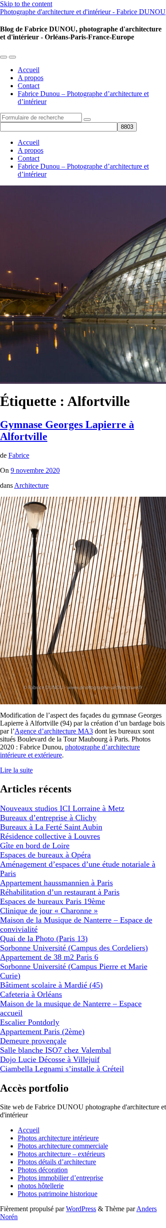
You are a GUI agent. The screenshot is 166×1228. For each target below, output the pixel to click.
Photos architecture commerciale (63, 1146)
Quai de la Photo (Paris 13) (44, 938)
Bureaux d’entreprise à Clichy (48, 817)
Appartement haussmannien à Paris (56, 882)
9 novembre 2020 (35, 470)
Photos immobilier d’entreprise (60, 1178)
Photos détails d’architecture (57, 1162)
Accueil (28, 69)
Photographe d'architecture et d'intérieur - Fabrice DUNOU (83, 11)
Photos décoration (43, 1170)
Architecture (31, 485)
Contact (28, 85)
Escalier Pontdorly (29, 1022)
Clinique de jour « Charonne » (49, 910)
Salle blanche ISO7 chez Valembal (55, 1050)
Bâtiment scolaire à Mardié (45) (51, 985)
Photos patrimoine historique (57, 1193)
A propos (30, 77)
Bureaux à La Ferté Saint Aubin (51, 827)
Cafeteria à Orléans (31, 994)
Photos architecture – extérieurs (61, 1154)
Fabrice (18, 455)
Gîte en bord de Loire (34, 845)
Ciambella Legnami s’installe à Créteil (62, 1068)
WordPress (81, 1209)
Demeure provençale (33, 1040)
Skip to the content (26, 4)
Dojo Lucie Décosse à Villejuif (50, 1059)
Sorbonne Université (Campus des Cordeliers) (74, 947)
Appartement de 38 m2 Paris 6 (49, 957)
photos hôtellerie (41, 1185)
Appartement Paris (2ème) (42, 1031)
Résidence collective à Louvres (50, 836)
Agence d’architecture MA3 (54, 731)
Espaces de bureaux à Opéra (45, 854)
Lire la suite (16, 770)
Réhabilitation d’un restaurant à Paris (60, 892)
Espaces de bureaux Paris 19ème (52, 901)
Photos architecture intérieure (58, 1138)
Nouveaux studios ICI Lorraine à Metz (62, 808)
